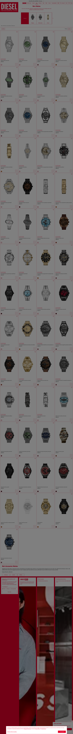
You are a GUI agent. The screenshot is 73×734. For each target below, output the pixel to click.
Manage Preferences (27, 728)
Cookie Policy (43, 728)
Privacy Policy (37, 728)
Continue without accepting (12, 731)
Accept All (62, 731)
